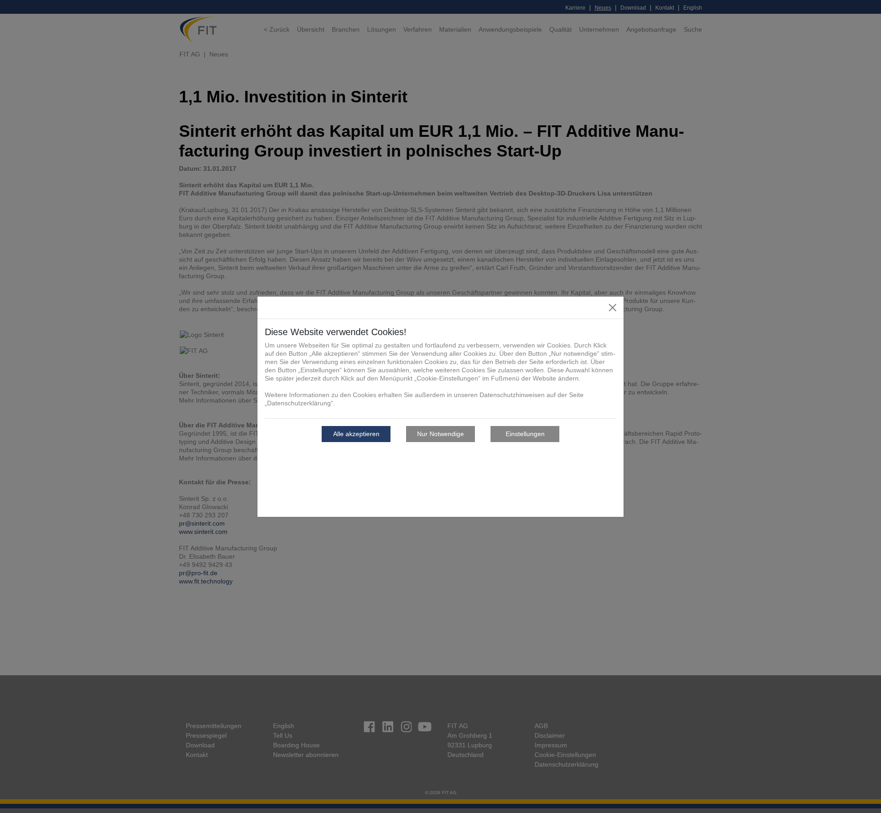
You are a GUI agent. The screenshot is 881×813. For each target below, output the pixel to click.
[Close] (612, 307)
